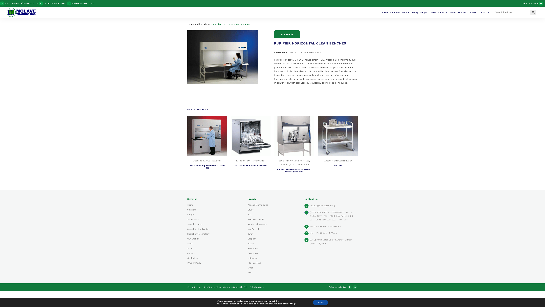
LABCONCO (294, 52)
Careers (191, 253)
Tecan (251, 243)
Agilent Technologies (258, 205)
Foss (250, 214)
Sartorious (253, 248)
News (190, 243)
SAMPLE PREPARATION (311, 52)
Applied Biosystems (257, 224)
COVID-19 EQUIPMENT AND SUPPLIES (294, 161)
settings (292, 304)
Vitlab (250, 268)
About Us (192, 248)
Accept (320, 302)
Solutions (191, 210)
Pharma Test (254, 263)
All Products (203, 24)
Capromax (253, 253)
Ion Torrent (253, 229)
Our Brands (193, 239)
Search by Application (198, 229)
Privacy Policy (194, 263)
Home (190, 24)
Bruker (251, 210)
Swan (250, 234)
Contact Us (192, 258)
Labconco (252, 258)
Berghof (252, 239)
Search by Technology (198, 234)
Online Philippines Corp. (254, 287)
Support (191, 214)
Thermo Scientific (256, 219)
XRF (249, 272)
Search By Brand (195, 224)
